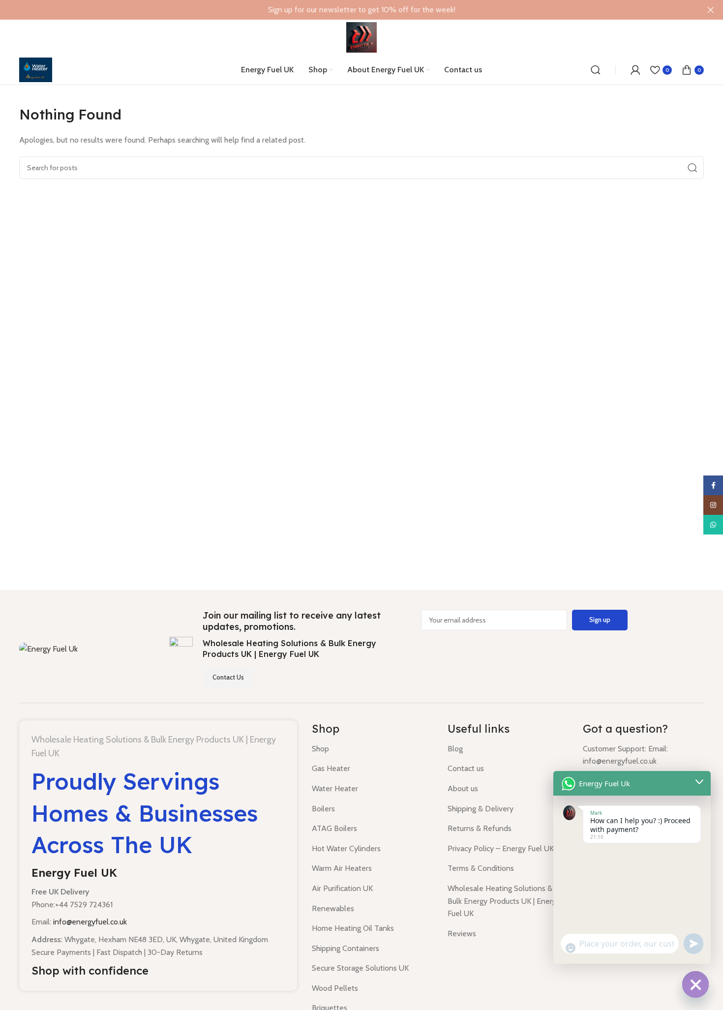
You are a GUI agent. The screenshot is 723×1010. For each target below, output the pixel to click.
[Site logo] (361, 36)
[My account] (635, 70)
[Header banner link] (346, 10)
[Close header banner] (710, 10)
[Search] (595, 70)
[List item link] (372, 749)
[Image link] (48, 648)
